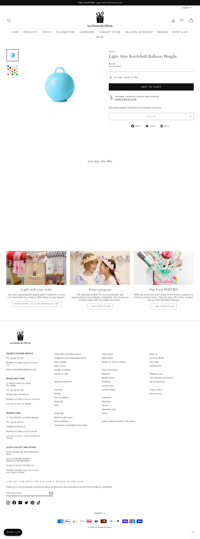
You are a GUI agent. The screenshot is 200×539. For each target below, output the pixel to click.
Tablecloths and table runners (67, 354)
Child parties (107, 354)
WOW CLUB (180, 32)
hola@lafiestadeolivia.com (24, 369)
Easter (105, 413)
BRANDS (163, 32)
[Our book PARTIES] (164, 268)
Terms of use (155, 394)
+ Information (163, 306)
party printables (61, 421)
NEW (16, 32)
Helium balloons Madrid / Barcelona (118, 421)
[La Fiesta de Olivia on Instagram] (8, 503)
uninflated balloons (63, 382)
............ (56, 378)
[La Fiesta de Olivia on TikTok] (38, 503)
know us (153, 354)
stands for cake (61, 374)
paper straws (60, 366)
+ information (100, 306)
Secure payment (157, 382)
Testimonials (155, 366)
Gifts (56, 405)
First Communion (109, 370)
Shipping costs (156, 374)
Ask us (151, 116)
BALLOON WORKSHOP (139, 32)
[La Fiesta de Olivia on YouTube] (20, 503)
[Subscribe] (51, 493)
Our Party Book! (157, 358)
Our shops (154, 362)
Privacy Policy (156, 390)
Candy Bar (59, 413)
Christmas (106, 402)
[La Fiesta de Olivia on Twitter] (26, 503)
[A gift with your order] (36, 268)
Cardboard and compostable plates (70, 358)
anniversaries (108, 386)
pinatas (57, 394)
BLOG (100, 37)
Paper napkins (60, 362)
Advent (105, 405)
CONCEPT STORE (110, 32)
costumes (58, 390)
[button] (9, 175)
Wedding (106, 382)
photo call (58, 402)
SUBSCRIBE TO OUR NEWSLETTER (36, 304)
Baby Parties (107, 358)
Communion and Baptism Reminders (71, 425)
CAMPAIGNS (87, 32)
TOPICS (46, 32)
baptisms (106, 374)
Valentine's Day (109, 409)
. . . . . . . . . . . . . (59, 386)
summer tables (108, 390)
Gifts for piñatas (61, 397)
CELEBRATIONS (65, 32)
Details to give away (63, 417)
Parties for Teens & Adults (113, 362)
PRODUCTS (30, 32)
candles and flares (62, 370)
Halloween (107, 397)
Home (111, 52)
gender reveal (108, 378)
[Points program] (100, 268)
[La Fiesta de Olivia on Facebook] (14, 503)
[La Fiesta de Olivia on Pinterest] (32, 503)
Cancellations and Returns (162, 378)
